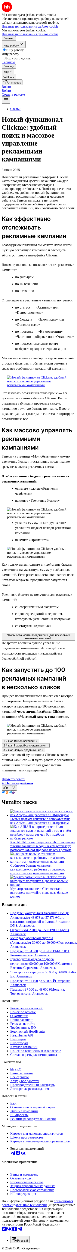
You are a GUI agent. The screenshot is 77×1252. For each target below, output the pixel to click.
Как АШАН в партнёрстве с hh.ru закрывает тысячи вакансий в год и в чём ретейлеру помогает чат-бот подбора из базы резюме (42, 846)
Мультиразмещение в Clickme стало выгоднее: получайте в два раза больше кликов (39, 892)
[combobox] (20, 1239)
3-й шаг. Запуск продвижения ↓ (23, 750)
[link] (9, 76)
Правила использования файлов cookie (30, 34)
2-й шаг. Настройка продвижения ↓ (25, 745)
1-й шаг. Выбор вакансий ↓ (20, 741)
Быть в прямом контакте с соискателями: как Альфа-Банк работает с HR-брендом (40, 821)
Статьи (15, 109)
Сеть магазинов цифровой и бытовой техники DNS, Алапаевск (40, 921)
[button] (6, 86)
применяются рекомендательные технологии (37, 1203)
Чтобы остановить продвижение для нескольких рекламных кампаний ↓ (38, 636)
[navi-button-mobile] (6, 100)
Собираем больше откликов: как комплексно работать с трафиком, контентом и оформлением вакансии (37, 869)
